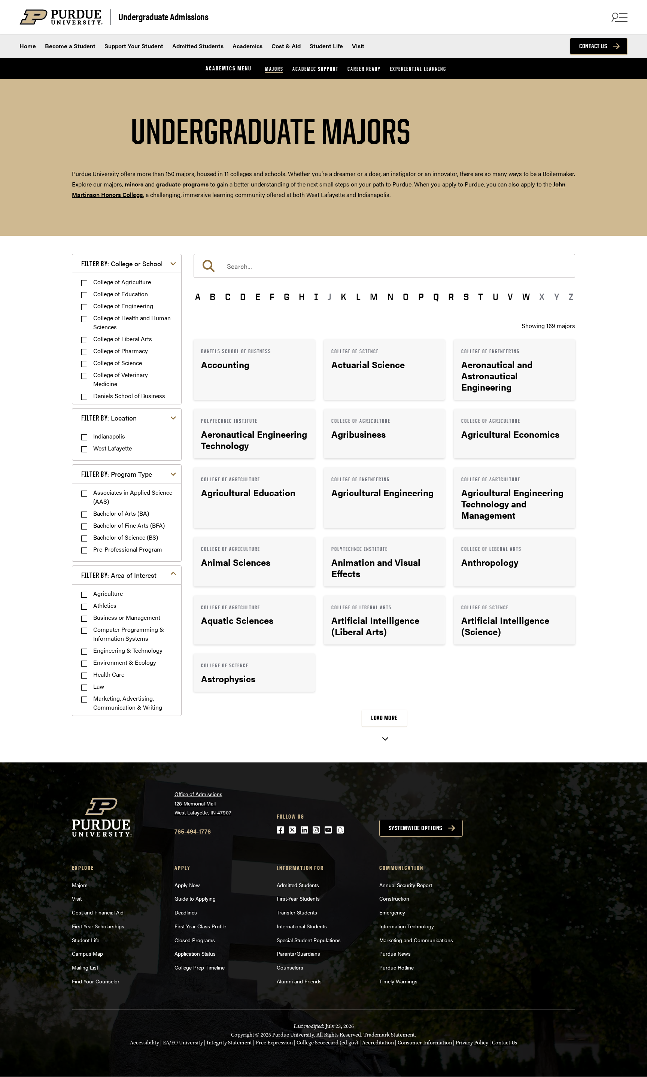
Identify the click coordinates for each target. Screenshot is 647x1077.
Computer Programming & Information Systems (128, 634)
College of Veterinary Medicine (120, 379)
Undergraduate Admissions (163, 16)
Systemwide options (415, 828)
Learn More (254, 369)
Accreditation (378, 1042)
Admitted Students (198, 46)
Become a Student (70, 46)
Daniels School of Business (129, 395)
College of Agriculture (122, 281)
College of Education (120, 293)
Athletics (104, 605)
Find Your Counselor (95, 981)
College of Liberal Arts (122, 338)
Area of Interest (119, 575)
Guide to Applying (195, 898)
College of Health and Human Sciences (132, 322)
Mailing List (85, 967)
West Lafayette (112, 448)
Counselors (290, 967)
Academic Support (315, 69)
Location (109, 417)
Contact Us (593, 46)
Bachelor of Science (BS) (125, 537)
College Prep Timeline (199, 967)
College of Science (117, 362)
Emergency (392, 912)
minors (134, 184)
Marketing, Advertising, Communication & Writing (127, 703)
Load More (384, 718)
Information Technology (406, 926)
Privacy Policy (472, 1042)
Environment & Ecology (124, 662)
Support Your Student (133, 46)
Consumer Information (425, 1042)
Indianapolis (109, 436)
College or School (121, 263)
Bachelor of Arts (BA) (121, 513)
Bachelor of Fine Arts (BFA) (129, 525)
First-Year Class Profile (200, 926)
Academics (247, 46)
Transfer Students (297, 912)
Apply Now (187, 885)
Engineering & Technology (127, 650)
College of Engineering (123, 305)
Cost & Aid (286, 46)
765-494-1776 (192, 831)
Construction (394, 898)
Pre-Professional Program (127, 549)
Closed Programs (194, 940)
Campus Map (87, 953)
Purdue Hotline (396, 967)
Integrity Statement (229, 1042)
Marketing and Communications (416, 940)
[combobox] (384, 266)
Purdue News (395, 953)
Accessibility (144, 1042)
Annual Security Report (405, 885)
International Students (302, 926)
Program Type (116, 474)
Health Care (108, 674)
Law (98, 686)
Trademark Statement (389, 1034)
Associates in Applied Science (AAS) (132, 497)
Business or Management (126, 617)
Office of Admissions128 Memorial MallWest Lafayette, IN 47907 (202, 803)
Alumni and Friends (299, 981)
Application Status (195, 953)
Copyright (242, 1034)
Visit (358, 46)
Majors (274, 69)
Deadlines (185, 912)
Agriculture (108, 593)
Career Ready (364, 69)
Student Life (326, 46)
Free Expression (274, 1042)
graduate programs (182, 184)
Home (27, 46)
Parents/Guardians (298, 953)
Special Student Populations (309, 940)
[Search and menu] (619, 17)
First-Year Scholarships (98, 926)
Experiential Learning (418, 69)
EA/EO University (183, 1042)
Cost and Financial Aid (98, 912)
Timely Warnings (398, 981)
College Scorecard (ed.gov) (327, 1042)
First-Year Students (298, 898)
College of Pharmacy (120, 350)
